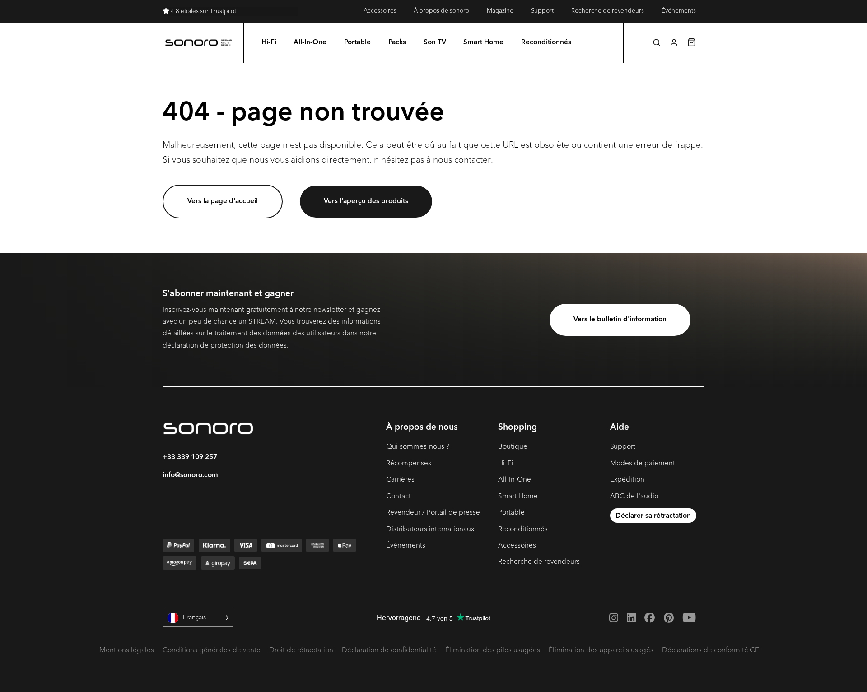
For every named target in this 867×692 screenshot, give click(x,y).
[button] (656, 42)
